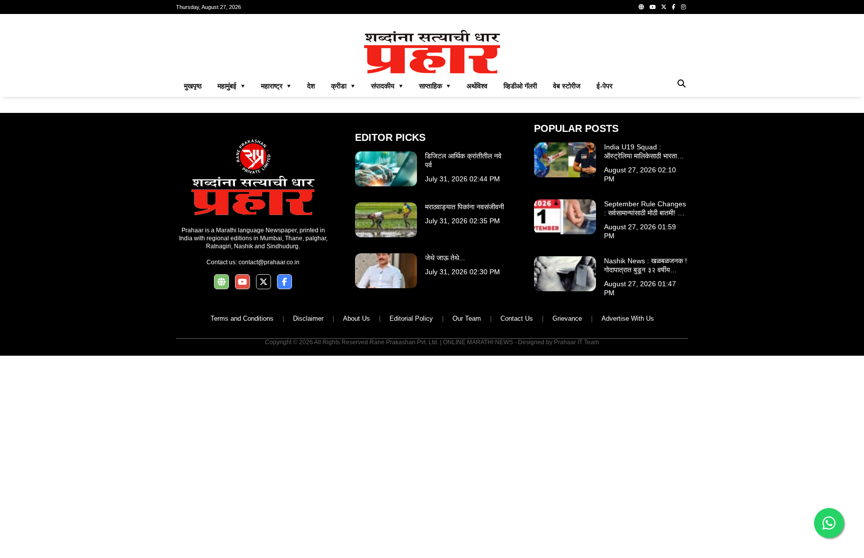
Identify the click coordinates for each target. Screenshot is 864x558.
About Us (356, 318)
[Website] (641, 7)
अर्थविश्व (477, 86)
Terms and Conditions (242, 318)
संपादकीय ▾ (387, 86)
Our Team (466, 318)
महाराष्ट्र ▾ (276, 86)
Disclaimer (308, 318)
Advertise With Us (628, 318)
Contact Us (516, 318)
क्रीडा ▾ (343, 86)
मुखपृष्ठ (193, 86)
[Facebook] (674, 7)
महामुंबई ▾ (231, 86)
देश (311, 86)
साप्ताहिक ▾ (434, 86)
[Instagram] (683, 7)
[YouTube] (653, 7)
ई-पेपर (604, 86)
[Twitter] (663, 7)
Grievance (567, 318)
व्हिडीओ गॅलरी (520, 86)
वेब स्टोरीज (566, 86)
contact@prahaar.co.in (269, 262)
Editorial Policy (411, 318)
